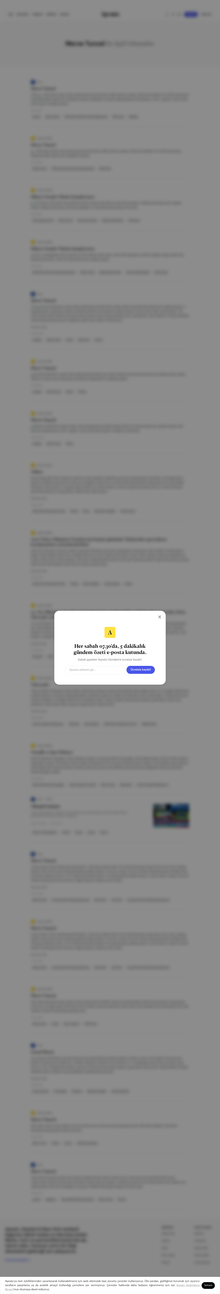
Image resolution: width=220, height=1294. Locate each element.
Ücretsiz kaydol (141, 669)
